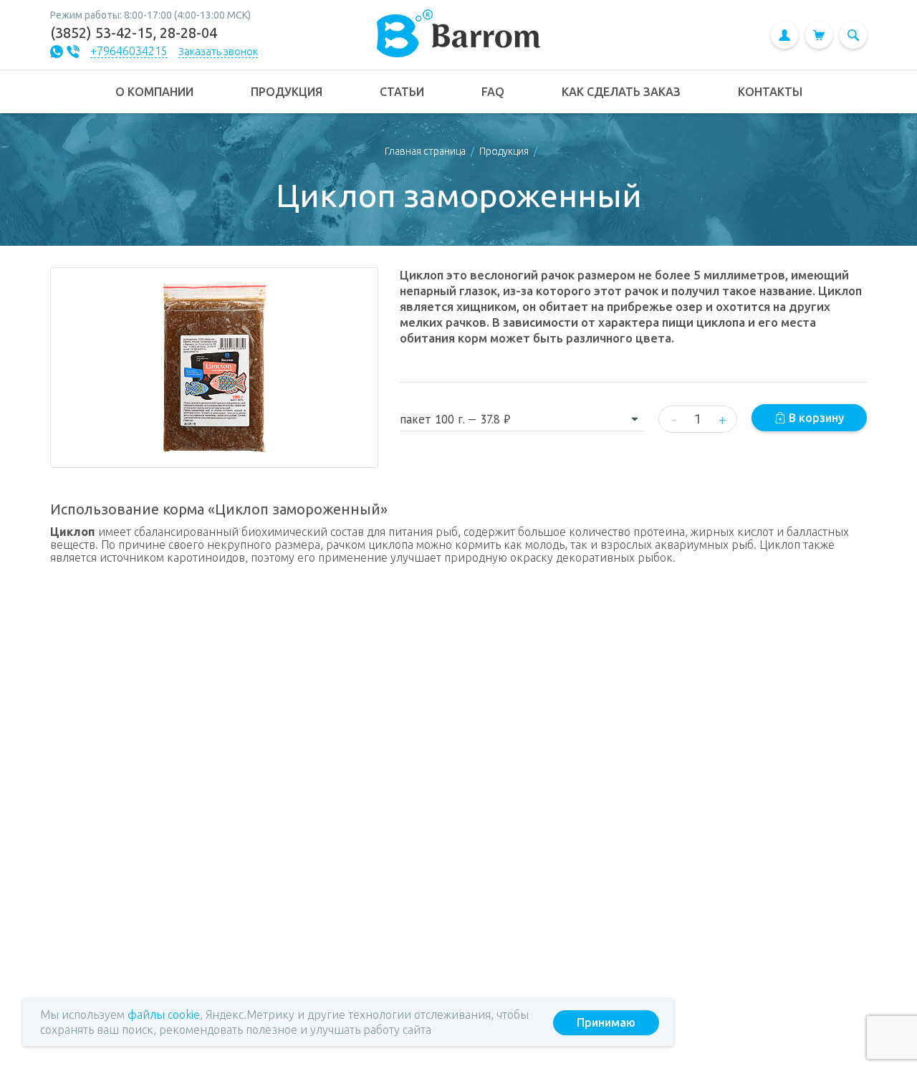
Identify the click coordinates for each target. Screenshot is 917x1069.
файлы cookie (164, 1014)
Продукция (504, 151)
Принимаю (606, 1022)
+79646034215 (129, 50)
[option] (214, 367)
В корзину (815, 417)
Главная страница (425, 151)
